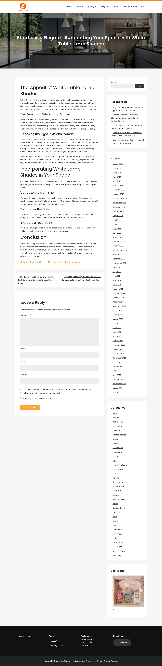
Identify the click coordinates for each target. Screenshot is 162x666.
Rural (115, 525)
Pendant (116, 512)
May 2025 (117, 228)
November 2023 (119, 306)
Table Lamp (118, 542)
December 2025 (120, 198)
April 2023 (117, 336)
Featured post (87, 636)
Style (114, 6)
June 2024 (117, 276)
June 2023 (117, 327)
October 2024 (119, 259)
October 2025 (119, 207)
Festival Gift (118, 447)
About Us (54, 641)
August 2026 (118, 164)
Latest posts (86, 639)
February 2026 (119, 190)
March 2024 (118, 289)
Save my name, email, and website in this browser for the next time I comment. (57, 390)
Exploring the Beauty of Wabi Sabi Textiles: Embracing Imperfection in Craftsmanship (81, 278)
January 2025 (118, 246)
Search (114, 82)
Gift (143, 6)
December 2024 (120, 250)
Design (103, 6)
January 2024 (118, 297)
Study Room (118, 534)
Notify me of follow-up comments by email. (42, 393)
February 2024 (119, 293)
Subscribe (122, 642)
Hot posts (85, 645)
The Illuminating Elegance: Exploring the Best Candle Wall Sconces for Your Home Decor (36, 280)
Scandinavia (118, 529)
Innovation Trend (129, 6)
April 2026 (117, 181)
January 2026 (118, 194)
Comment (25, 315)
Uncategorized (56, 262)
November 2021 (119, 383)
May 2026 (117, 177)
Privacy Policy (56, 646)
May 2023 (117, 332)
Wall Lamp (117, 555)
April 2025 (117, 233)
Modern (116, 495)
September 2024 (120, 263)
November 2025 (119, 203)
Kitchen (116, 473)
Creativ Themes (111, 661)
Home (69, 6)
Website (24, 374)
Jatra (25, 262)
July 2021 (116, 392)
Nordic (115, 503)
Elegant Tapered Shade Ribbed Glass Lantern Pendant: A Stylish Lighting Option (125, 118)
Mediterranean (119, 486)
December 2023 (120, 302)
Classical (116, 430)
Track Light (117, 547)
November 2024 (120, 254)
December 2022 (120, 353)
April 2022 (117, 375)
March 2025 (118, 237)
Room (78, 6)
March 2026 (118, 185)
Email (23, 361)
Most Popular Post (89, 642)
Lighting (90, 6)
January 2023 (118, 349)
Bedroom (117, 417)
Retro (115, 516)
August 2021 (118, 388)
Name (23, 348)
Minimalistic (118, 491)
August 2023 (118, 319)
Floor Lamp (117, 452)
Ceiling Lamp (118, 422)
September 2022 (120, 366)
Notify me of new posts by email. (37, 398)
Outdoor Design (119, 508)
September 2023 (120, 315)
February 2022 (119, 379)
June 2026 (117, 172)
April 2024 (117, 284)
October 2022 (119, 362)
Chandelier (117, 426)
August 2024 (118, 267)
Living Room (118, 482)
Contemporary (119, 435)
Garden (116, 456)
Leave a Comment (74, 262)
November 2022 (119, 358)
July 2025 (117, 220)
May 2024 (117, 280)
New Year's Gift (119, 499)
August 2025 (118, 215)
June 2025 (117, 224)
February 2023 (119, 345)
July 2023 (116, 323)
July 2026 (117, 168)
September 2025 (120, 211)
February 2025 (119, 241)
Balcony (116, 413)
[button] (141, 590)
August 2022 (118, 371)
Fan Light (116, 443)
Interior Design (119, 469)
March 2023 (118, 340)
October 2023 (119, 310)
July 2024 (117, 271)
